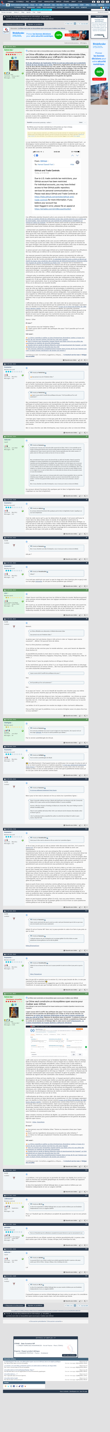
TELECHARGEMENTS (40, 1311)
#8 (86, 618)
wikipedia (38, 581)
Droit (73, 2)
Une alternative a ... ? (10, 1374)
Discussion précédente (38, 1321)
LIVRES (39, 7)
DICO (77, 7)
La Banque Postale (25, 1353)
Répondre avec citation (70, 360)
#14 (86, 954)
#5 (86, 537)
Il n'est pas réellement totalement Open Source (43, 790)
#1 (86, 46)
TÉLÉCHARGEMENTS (49, 7)
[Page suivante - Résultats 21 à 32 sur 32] (79, 24)
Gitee (34, 1122)
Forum (8, 17)
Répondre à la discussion (14, 24)
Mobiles (93, 5)
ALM (40, 5)
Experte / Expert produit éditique (27, 1351)
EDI (66, 5)
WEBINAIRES (31, 7)
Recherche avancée (103, 12)
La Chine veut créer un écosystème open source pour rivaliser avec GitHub (41, 28)
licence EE (29, 848)
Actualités (46, 17)
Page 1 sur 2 (69, 23)
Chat (40, 2)
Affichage (83, 43)
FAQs (26, 1311)
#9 (86, 719)
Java (53, 5)
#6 (86, 562)
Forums (10, 2)
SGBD (82, 5)
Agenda (29, 12)
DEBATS (56, 1311)
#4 (86, 499)
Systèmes (101, 5)
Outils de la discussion (71, 43)
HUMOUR (84, 7)
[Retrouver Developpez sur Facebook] (106, 8)
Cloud (32, 5)
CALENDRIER (69, 1311)
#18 (86, 1224)
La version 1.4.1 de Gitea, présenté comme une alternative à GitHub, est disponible (30, 1366)
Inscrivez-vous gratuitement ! (41, 9)
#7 (86, 590)
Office (87, 5)
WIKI (72, 7)
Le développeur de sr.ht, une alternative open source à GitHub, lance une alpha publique (32, 1362)
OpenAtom (40, 1122)
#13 (86, 911)
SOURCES (60, 7)
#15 (86, 993)
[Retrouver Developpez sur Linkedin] (108, 8)
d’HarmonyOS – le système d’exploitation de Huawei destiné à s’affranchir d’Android (55, 1022)
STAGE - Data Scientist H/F (24, 1343)
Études (66, 2)
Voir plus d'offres (69, 1355)
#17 (86, 1195)
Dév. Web (59, 5)
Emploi (58, 2)
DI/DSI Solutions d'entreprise (19, 5)
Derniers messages (6, 12)
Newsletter (49, 2)
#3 (86, 436)
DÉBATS (67, 7)
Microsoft (47, 5)
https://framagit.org (32, 946)
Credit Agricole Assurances (30, 1345)
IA (36, 5)
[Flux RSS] (101, 8)
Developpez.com (74, 1391)
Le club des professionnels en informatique (26, 17)
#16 (86, 1170)
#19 (86, 1249)
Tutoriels (20, 2)
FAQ (27, 2)
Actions (16, 12)
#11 (86, 779)
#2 (86, 364)
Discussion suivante (54, 1321)
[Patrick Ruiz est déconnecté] (14, 65)
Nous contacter (64, 1391)
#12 (86, 829)
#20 (86, 1276)
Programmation (73, 5)
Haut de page (83, 1391)
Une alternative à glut (11, 1378)
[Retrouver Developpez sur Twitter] (103, 8)
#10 (86, 746)
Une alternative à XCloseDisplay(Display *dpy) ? (19, 1370)
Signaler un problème (35, 24)
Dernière (83, 24)
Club (80, 2)
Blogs (33, 2)
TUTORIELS (17, 7)
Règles (39, 12)
